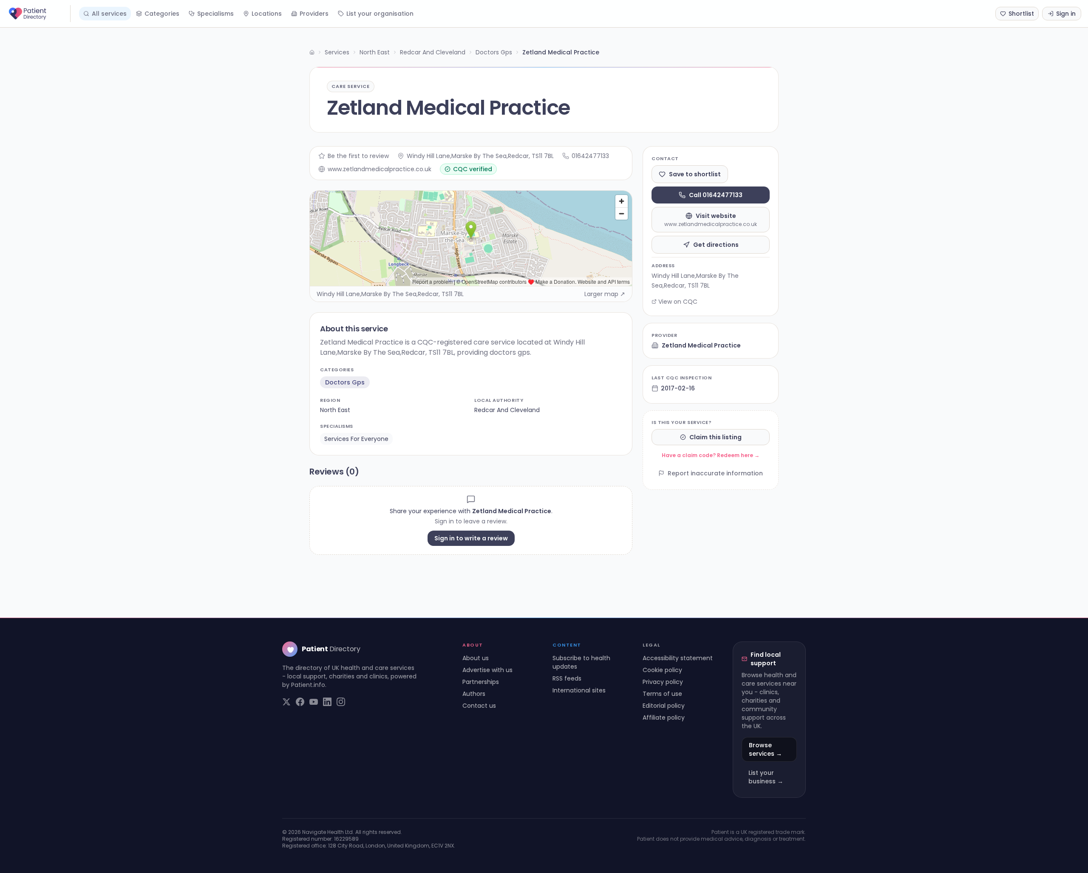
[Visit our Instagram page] (341, 702)
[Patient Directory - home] (39, 13)
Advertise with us (487, 670)
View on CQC (677, 301)
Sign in (1066, 13)
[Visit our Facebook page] (300, 702)
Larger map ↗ (604, 294)
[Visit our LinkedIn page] (327, 702)
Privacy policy (663, 682)
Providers (314, 13)
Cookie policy (662, 670)
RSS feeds (566, 678)
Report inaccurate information (715, 473)
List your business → (765, 776)
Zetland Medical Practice (701, 345)
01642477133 (590, 156)
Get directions (716, 244)
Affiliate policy (664, 717)
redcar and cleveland (507, 410)
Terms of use (662, 693)
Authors (473, 693)
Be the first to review (358, 156)
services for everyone (356, 439)
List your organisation (380, 13)
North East (375, 52)
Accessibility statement (678, 658)
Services (337, 52)
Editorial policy (664, 705)
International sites (579, 690)
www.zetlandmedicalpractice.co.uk (379, 169)
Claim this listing (715, 437)
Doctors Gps (494, 52)
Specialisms (215, 13)
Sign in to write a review (471, 538)
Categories (161, 13)
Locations (267, 13)
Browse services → (765, 749)
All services (109, 13)
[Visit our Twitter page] (286, 702)
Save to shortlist (695, 174)
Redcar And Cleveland (432, 52)
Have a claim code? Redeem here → (710, 455)
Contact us (479, 705)
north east (335, 410)
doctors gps (345, 382)
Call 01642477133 (715, 195)
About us (475, 658)
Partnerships (480, 682)
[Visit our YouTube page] (313, 702)
